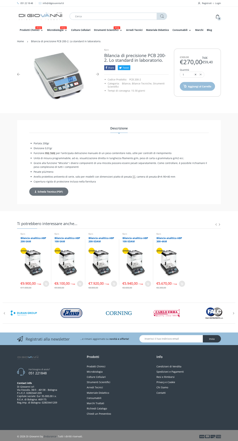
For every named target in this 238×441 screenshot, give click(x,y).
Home (20, 41)
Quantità (184, 69)
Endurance (50, 436)
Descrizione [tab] (119, 128)
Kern (106, 49)
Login (218, 3)
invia (212, 339)
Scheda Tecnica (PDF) (50, 191)
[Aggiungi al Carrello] (46, 284)
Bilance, (126, 83)
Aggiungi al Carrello (199, 86)
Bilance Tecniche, (142, 83)
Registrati (206, 3)
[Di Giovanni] (40, 16)
